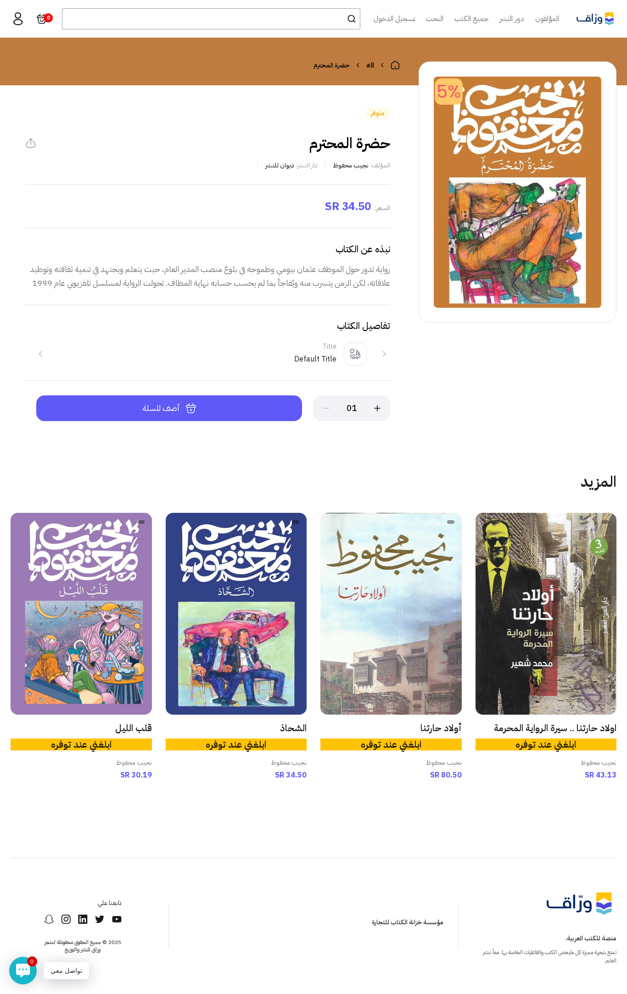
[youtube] (117, 919)
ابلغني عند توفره (545, 744)
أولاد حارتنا (441, 728)
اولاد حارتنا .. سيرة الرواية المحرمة (555, 728)
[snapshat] (49, 919)
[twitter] (100, 919)
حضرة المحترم (332, 65)
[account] (18, 18)
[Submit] (349, 19)
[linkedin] (83, 919)
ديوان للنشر (279, 165)
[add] (377, 408)
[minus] (326, 408)
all (370, 65)
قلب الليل (133, 728)
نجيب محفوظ (351, 165)
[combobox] (211, 18)
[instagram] (66, 919)
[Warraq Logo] (595, 19)
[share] (30, 143)
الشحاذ (293, 728)
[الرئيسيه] (395, 65)
